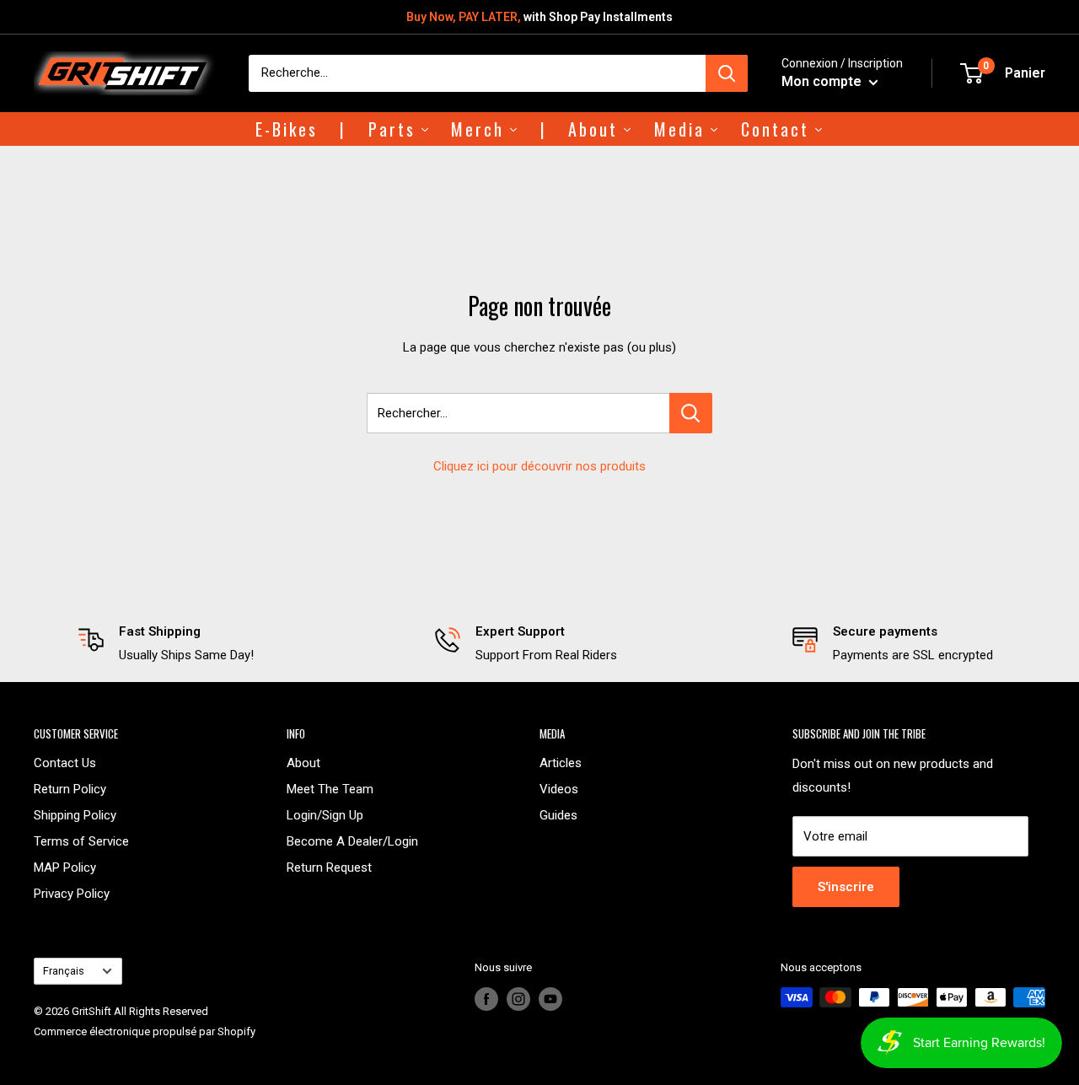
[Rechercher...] (690, 413)
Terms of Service (81, 841)
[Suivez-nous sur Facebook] (486, 999)
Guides (558, 815)
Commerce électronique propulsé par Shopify (144, 1031)
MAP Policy (65, 867)
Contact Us (65, 763)
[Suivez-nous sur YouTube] (550, 999)
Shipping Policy (75, 815)
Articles (561, 763)
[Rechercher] (727, 73)
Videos (559, 789)
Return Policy (70, 789)
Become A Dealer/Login (352, 841)
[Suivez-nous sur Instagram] (518, 999)
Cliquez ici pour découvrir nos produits (539, 466)
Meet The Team (330, 789)
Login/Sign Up (325, 815)
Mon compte (823, 81)
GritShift (91, 1011)
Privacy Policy (72, 893)
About (303, 763)
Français (63, 970)
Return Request (329, 867)
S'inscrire (846, 886)
